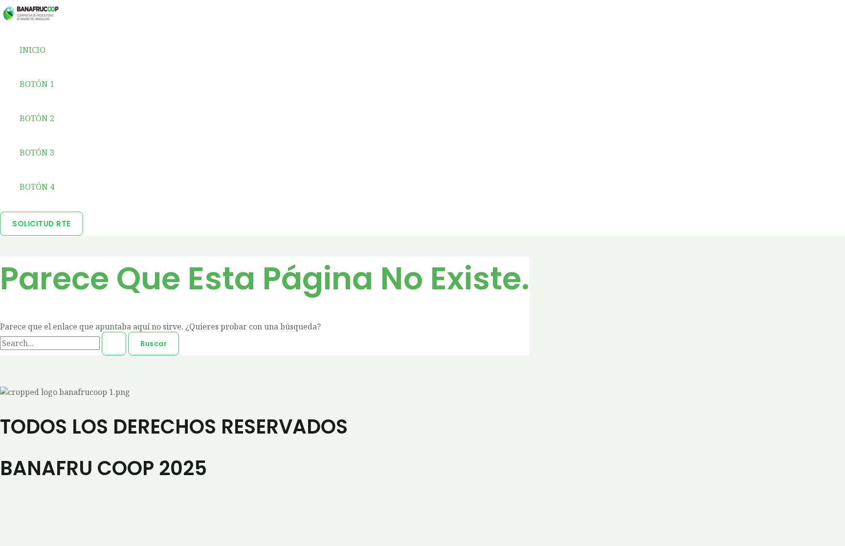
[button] (41, 224)
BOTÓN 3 (37, 152)
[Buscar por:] (64, 343)
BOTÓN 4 (37, 186)
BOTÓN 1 (37, 84)
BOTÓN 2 (37, 118)
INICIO (32, 49)
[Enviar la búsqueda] (114, 343)
